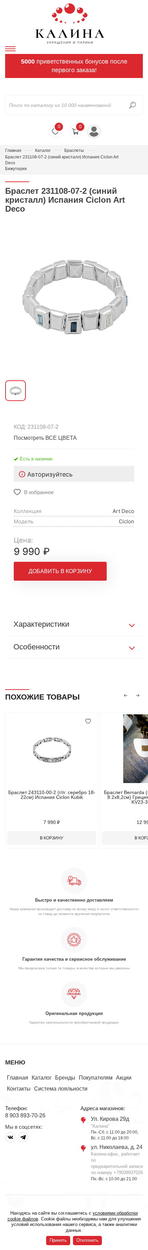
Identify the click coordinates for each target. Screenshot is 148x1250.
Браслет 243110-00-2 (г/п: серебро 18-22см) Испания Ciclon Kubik (51, 795)
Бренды (65, 1078)
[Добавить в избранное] (88, 721)
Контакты (19, 1089)
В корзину (51, 838)
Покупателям (96, 1078)
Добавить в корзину (60, 571)
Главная (13, 150)
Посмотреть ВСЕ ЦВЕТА (45, 438)
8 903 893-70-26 (25, 1115)
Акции (123, 1078)
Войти (94, 131)
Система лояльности (60, 1089)
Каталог (43, 150)
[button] (125, 695)
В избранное (39, 492)
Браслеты (74, 150)
